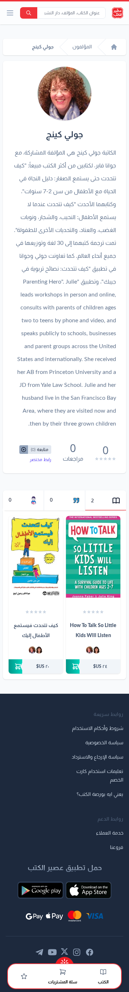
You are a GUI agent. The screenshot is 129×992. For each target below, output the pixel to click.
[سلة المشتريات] (62, 972)
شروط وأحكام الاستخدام (97, 728)
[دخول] (24, 976)
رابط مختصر (40, 459)
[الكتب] (103, 972)
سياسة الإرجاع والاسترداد (97, 757)
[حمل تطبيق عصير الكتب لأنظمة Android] (40, 890)
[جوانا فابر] (96, 650)
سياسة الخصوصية (104, 742)
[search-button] (28, 13)
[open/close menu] (10, 13)
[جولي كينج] (89, 650)
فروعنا (116, 847)
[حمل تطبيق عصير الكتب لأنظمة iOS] (88, 890)
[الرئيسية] (114, 47)
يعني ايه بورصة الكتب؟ (100, 794)
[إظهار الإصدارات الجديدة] (64, 960)
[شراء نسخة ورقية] (93, 666)
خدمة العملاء (109, 833)
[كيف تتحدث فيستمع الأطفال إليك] (36, 557)
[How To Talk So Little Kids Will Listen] (93, 557)
